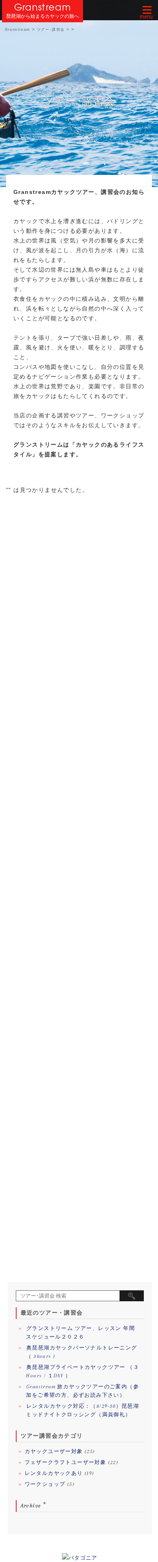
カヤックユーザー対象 (54, 1451)
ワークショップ (45, 1484)
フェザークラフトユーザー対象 (66, 1462)
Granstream (42, 7)
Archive (31, 1505)
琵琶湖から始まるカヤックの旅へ (42, 16)
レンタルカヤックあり (54, 1473)
